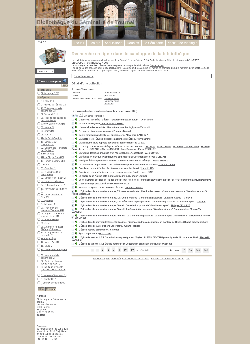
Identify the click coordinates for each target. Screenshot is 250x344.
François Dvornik (122, 131)
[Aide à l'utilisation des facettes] (64, 80)
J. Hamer (114, 229)
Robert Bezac (164, 146)
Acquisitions (113, 43)
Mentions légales (101, 258)
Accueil (78, 43)
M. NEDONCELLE (120, 183)
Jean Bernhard (128, 149)
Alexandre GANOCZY (137, 135)
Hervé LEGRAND (91, 149)
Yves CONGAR (152, 153)
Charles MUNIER (110, 149)
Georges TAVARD (134, 187)
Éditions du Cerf (112, 92)
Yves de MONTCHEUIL (112, 123)
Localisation (44, 90)
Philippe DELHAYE (180, 205)
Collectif (188, 197)
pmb (188, 258)
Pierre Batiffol (144, 139)
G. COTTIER (105, 233)
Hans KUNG (147, 168)
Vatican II (109, 103)
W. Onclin (150, 146)
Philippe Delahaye (81, 194)
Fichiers (94, 43)
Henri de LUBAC (136, 142)
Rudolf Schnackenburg (196, 222)
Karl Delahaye (203, 180)
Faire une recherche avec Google (167, 258)
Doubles (133, 43)
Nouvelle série (112, 98)
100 (198, 250)
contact (41, 314)
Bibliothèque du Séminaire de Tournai (130, 258)
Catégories (44, 97)
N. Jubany (178, 146)
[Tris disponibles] (81, 116)
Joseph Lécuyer (138, 176)
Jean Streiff (147, 119)
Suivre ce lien (157, 65)
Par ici (75, 68)
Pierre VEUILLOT (147, 149)
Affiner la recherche (94, 116)
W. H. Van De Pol (166, 164)
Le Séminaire (153, 43)
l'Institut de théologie (182, 43)
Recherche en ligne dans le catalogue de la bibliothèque (130, 53)
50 (190, 250)
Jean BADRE (192, 146)
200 (206, 250)
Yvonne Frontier (132, 226)
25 (183, 250)
